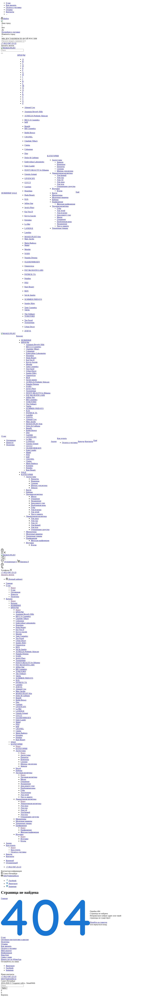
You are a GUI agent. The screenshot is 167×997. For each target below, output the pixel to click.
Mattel (26, 245)
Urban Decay (29, 327)
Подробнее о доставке (11, 32)
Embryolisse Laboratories (34, 162)
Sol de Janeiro (29, 295)
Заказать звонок (7, 575)
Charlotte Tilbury (31, 141)
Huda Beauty (29, 195)
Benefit (27, 126)
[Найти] (2, 53)
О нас (13, 590)
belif (26, 122)
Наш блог (5, 955)
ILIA (26, 199)
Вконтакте (13, 883)
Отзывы (4, 944)
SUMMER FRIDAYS (33, 299)
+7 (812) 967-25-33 (8, 43)
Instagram (12, 886)
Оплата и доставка (9, 948)
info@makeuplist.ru (11, 876)
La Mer (27, 224)
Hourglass (28, 191)
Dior (26, 153)
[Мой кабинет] (2, 550)
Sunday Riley (29, 303)
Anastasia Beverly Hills (33, 112)
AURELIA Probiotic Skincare (36, 116)
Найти (4, 988)
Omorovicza (29, 266)
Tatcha (27, 310)
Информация (6, 953)
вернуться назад (100, 924)
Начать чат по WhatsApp (11, 959)
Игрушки (24, 839)
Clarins (27, 145)
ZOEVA (27, 331)
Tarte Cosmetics (30, 308)
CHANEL (28, 137)
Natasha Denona (30, 258)
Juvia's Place (29, 207)
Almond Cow (29, 107)
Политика (5, 942)
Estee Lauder (29, 166)
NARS (27, 253)
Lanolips (27, 232)
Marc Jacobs (29, 239)
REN (26, 291)
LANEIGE (28, 228)
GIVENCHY (29, 178)
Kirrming (28, 220)
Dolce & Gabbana (31, 158)
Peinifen (27, 278)
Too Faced (28, 320)
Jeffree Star (28, 203)
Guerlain (27, 187)
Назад (13, 588)
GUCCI (27, 183)
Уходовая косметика (29, 777)
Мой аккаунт (6, 951)
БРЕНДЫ (20, 612)
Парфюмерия (26, 830)
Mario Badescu (30, 243)
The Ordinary (29, 314)
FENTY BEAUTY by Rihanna (36, 170)
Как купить (15, 850)
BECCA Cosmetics (31, 120)
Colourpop (28, 149)
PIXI (26, 283)
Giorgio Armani (30, 174)
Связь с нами (6, 957)
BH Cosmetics (30, 128)
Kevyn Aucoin (30, 216)
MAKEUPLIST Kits (32, 237)
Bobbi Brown (29, 133)
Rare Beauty (29, 287)
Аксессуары (26, 755)
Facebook (12, 881)
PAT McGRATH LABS (33, 270)
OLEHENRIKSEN (32, 262)
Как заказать (6, 946)
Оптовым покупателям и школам (15, 940)
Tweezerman (29, 322)
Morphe (27, 249)
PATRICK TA (30, 274)
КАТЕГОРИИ (21, 748)
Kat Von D (28, 212)
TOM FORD (29, 316)
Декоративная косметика (31, 803)
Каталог (14, 603)
